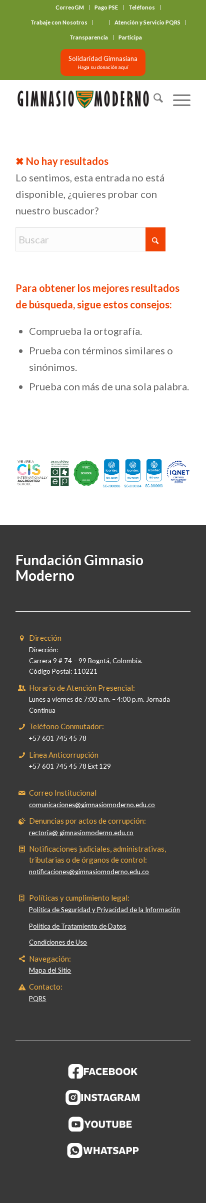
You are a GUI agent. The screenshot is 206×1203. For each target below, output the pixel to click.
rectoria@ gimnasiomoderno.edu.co (81, 833)
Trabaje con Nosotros (59, 22)
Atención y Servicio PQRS (147, 22)
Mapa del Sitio (50, 970)
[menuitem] (70, 7)
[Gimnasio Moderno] (86, 99)
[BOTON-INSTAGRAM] (103, 1097)
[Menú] (176, 99)
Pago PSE (106, 7)
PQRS (37, 999)
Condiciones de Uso (58, 942)
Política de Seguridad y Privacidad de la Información (104, 910)
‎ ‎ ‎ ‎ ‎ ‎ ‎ (101, 22)
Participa (130, 37)
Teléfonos (141, 7)
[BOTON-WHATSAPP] (103, 1150)
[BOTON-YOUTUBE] (103, 1124)
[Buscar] (153, 99)
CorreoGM (70, 7)
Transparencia (89, 37)
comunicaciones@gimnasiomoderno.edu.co (92, 805)
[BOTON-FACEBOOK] (103, 1071)
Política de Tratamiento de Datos (77, 926)
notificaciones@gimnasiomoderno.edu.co (89, 872)
